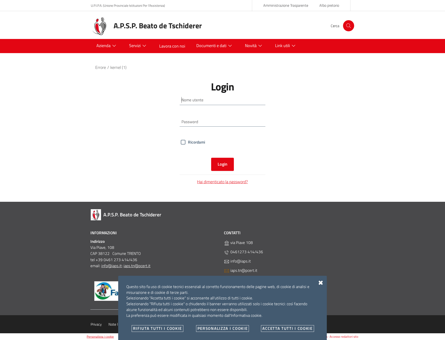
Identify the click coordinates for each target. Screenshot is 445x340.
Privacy (96, 324)
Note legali (116, 324)
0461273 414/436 (246, 252)
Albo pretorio (329, 5)
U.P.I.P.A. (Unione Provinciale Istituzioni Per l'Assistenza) (128, 5)
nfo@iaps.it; (112, 266)
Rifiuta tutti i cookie (157, 328)
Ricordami (196, 142)
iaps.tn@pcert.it (137, 266)
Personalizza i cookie (100, 336)
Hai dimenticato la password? (222, 182)
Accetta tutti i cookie (287, 328)
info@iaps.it (240, 261)
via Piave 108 (241, 243)
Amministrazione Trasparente (285, 5)
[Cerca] (348, 25)
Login (222, 164)
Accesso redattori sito (344, 336)
